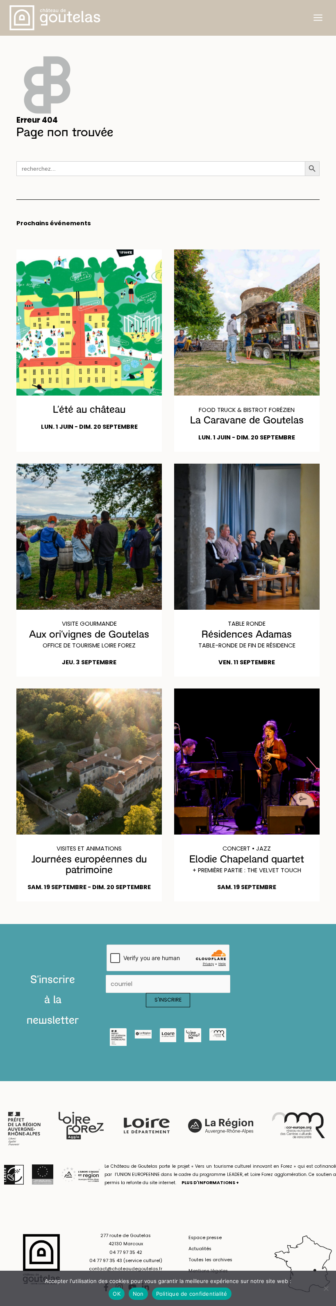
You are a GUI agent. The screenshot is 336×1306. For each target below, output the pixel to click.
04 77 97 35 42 (125, 1252)
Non (138, 1293)
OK (116, 1293)
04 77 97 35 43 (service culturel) (125, 1261)
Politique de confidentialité (191, 1293)
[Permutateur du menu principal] (318, 17)
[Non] (326, 1288)
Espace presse (205, 1238)
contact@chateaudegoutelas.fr (125, 1269)
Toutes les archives (210, 1260)
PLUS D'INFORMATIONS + (210, 1183)
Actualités (199, 1249)
